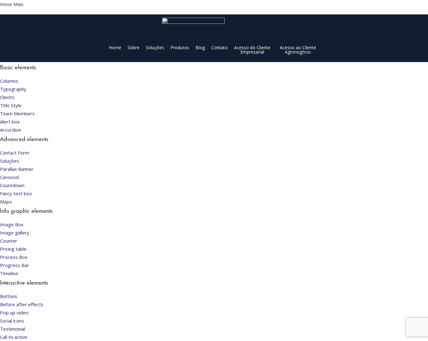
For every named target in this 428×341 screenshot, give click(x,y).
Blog (200, 47)
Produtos (179, 47)
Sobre (133, 47)
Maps (6, 201)
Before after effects (22, 304)
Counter (8, 241)
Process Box (14, 257)
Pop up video (14, 312)
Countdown (12, 185)
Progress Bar (14, 265)
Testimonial (12, 329)
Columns (9, 81)
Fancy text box (16, 193)
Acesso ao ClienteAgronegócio (298, 50)
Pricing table (13, 249)
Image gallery (14, 232)
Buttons (8, 296)
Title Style (11, 105)
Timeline (9, 273)
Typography (13, 89)
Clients (7, 97)
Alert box (10, 121)
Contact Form (14, 153)
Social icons (12, 320)
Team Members (17, 113)
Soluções (155, 47)
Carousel (9, 177)
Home (115, 47)
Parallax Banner (17, 169)
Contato (219, 47)
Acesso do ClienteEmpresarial (252, 50)
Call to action (13, 337)
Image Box (11, 224)
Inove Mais (11, 4)
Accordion (10, 130)
